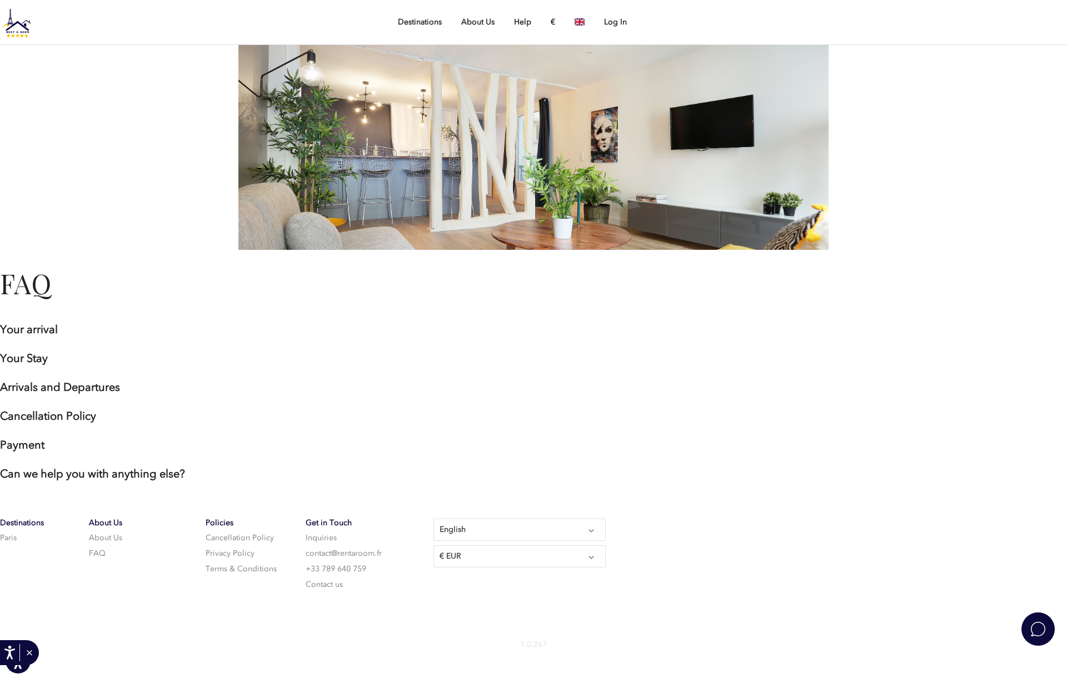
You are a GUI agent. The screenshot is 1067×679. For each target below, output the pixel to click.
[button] (29, 653)
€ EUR (450, 556)
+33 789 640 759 (336, 569)
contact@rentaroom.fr (344, 553)
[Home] (55, 22)
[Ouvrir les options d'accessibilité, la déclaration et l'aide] (9, 652)
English (453, 529)
